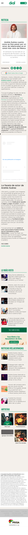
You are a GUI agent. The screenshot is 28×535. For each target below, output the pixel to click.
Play (25, 532)
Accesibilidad (6, 513)
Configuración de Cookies (17, 515)
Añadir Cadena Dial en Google (15, 73)
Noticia (4, 20)
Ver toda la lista (14, 330)
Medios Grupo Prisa (14, 525)
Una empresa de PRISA (14, 521)
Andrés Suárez (5, 246)
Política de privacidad (16, 513)
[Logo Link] (12, 3)
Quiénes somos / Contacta (7, 511)
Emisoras (17, 511)
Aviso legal (24, 511)
